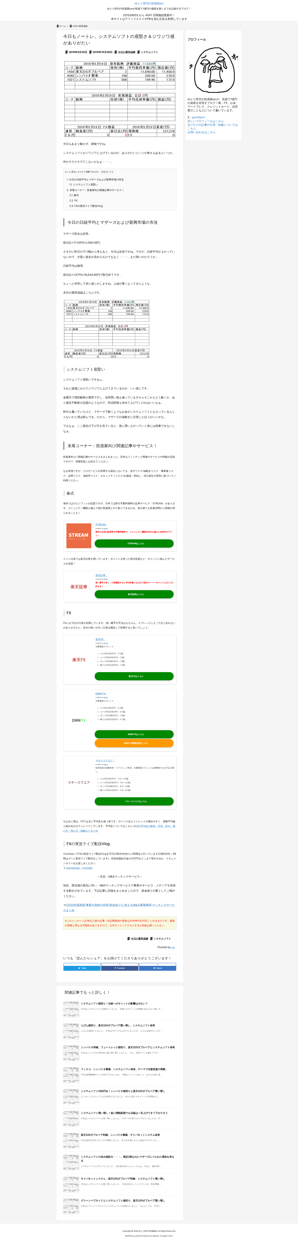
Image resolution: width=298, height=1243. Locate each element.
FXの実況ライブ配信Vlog (86, 205)
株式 (74, 195)
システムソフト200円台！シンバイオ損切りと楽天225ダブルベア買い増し (123, 1091)
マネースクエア (104, 760)
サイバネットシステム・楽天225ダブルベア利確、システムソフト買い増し (123, 1178)
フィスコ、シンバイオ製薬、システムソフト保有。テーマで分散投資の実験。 (124, 1069)
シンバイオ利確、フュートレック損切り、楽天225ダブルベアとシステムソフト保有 (128, 1047)
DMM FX (100, 693)
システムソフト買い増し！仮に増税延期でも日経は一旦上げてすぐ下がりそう (124, 1112)
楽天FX (99, 639)
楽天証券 (100, 575)
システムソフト (149, 52)
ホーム (62, 26)
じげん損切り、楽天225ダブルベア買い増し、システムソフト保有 (118, 1025)
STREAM (100, 524)
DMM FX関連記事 (132, 743)
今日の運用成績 (80, 26)
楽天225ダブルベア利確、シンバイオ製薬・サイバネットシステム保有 (120, 1134)
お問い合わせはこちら (201, 132)
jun (173, 947)
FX (73, 200)
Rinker (106, 528)
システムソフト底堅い (83, 184)
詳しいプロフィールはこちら (205, 121)
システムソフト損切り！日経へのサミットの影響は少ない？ (114, 1003)
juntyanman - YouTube (79, 867)
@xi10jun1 (198, 117)
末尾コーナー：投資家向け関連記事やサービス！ (95, 190)
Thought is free (166, 1236)
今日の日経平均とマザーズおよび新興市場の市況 (95, 179)
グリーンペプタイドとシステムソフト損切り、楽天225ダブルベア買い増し (123, 1200)
